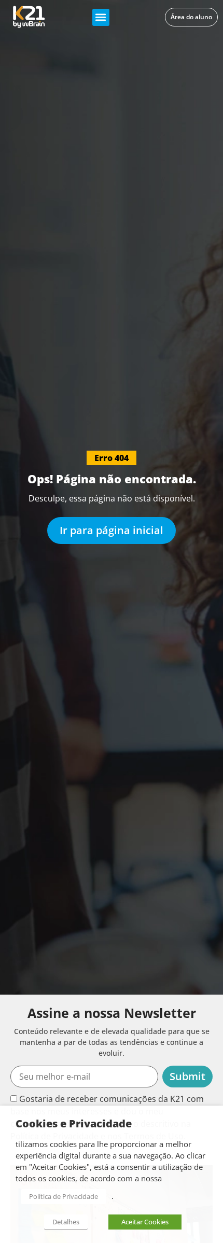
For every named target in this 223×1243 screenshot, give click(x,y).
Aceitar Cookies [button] (145, 1221)
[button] (100, 17)
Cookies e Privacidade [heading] (74, 1124)
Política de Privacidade (63, 1196)
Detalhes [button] (65, 1221)
